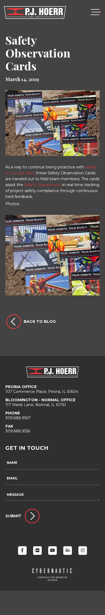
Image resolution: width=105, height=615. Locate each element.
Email (12, 478)
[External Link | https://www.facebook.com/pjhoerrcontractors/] (22, 550)
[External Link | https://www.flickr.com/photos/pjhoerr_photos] (37, 550)
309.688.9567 (18, 415)
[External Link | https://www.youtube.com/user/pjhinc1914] (52, 550)
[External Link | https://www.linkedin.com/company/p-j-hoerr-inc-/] (67, 550)
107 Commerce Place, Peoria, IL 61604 (41, 389)
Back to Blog (40, 321)
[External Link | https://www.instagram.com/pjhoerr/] (82, 550)
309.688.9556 (17, 428)
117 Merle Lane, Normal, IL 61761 (40, 402)
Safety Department (42, 184)
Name (12, 463)
